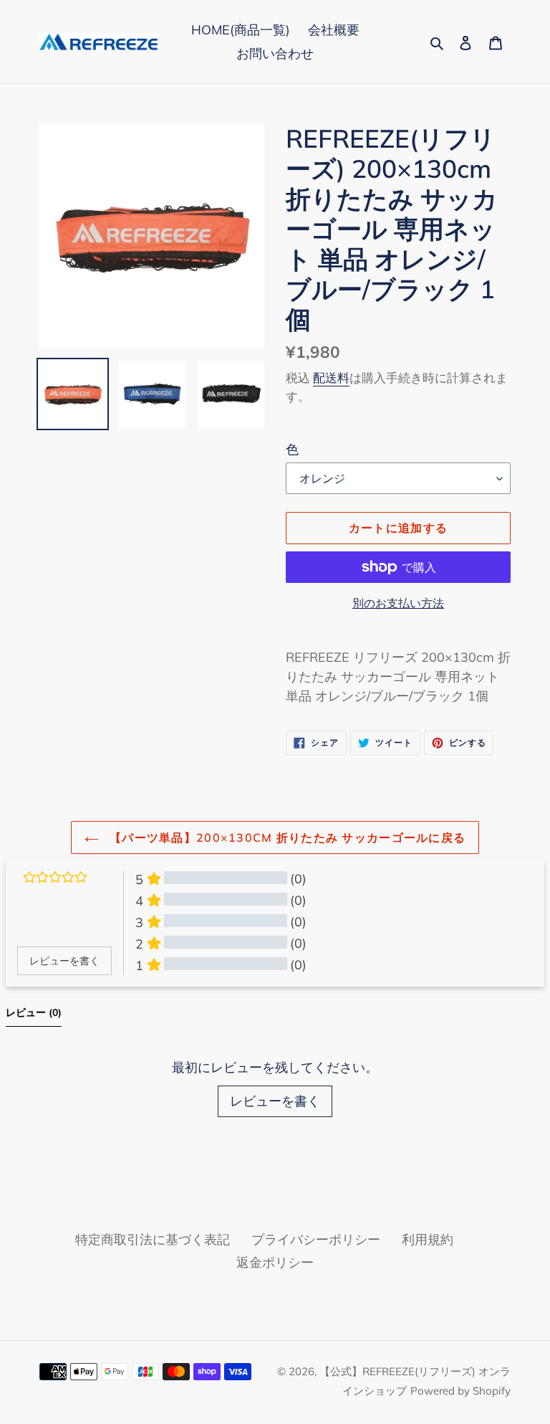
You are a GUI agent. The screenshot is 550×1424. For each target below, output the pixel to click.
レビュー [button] (34, 1012)
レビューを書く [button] (64, 960)
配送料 (331, 377)
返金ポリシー (275, 1262)
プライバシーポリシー (315, 1239)
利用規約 (427, 1239)
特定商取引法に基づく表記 (152, 1239)
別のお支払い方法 (398, 603)
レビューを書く (275, 1101)
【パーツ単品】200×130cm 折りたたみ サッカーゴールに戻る (286, 837)
